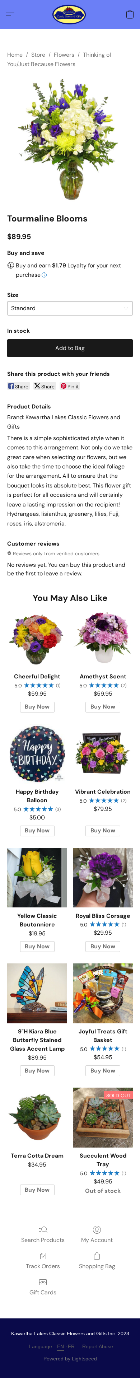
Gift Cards (42, 1292)
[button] (70, 14)
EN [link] (60, 1346)
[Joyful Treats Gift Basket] (103, 993)
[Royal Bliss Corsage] (103, 878)
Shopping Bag (97, 1266)
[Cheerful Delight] (37, 638)
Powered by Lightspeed (70, 1358)
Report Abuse (97, 1346)
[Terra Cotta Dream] (37, 1118)
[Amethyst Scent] (103, 638)
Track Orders (43, 1266)
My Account (97, 1240)
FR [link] (71, 1346)
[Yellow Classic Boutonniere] (37, 878)
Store (38, 55)
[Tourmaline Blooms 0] (70, 139)
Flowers (64, 55)
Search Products (43, 1240)
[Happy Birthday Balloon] (37, 754)
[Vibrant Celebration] (103, 754)
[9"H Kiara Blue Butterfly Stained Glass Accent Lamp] (37, 993)
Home (15, 55)
